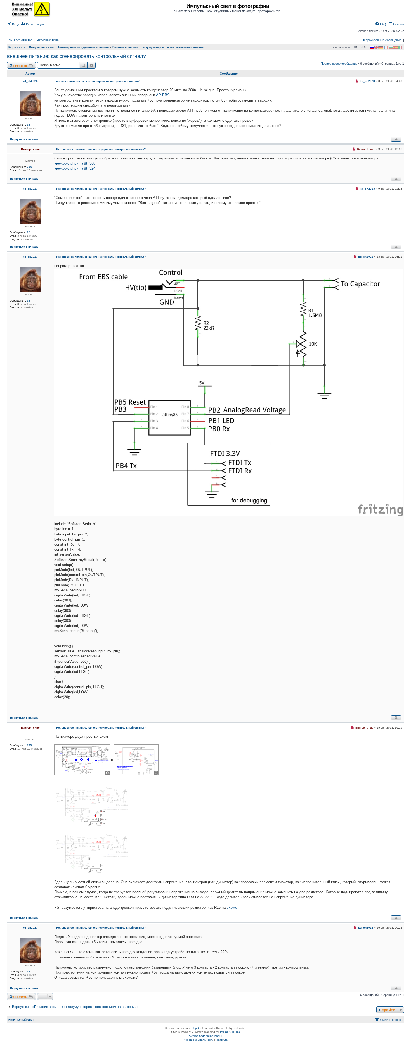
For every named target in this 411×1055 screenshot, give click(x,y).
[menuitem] (13, 24)
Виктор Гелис (30, 149)
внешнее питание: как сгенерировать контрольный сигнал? (76, 56)
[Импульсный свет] (29, 9)
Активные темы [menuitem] (48, 40)
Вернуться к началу (24, 139)
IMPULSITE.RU (230, 1031)
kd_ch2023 (30, 81)
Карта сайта (16, 47)
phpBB (196, 1028)
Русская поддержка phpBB (205, 1035)
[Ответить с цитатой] (396, 139)
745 (29, 166)
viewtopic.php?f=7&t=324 (74, 168)
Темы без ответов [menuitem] (19, 40)
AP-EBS (163, 95)
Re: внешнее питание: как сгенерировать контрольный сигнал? (101, 149)
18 (28, 124)
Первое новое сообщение (339, 63)
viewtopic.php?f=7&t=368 (74, 163)
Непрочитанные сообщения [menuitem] (381, 40)
